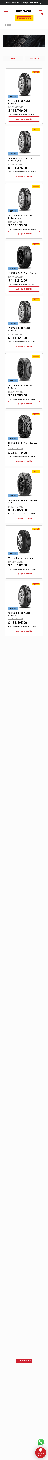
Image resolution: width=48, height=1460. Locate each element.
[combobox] (24, 25)
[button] (40, 1452)
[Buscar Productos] (43, 25)
